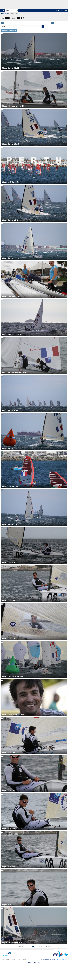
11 (41, 946)
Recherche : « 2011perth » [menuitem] (14, 13)
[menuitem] (3, 13)
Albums (60, 23)
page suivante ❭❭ (49, 946)
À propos (2, 959)
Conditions (14, 959)
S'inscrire (65, 10)
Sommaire (24, 959)
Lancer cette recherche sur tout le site (9, 30)
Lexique (19, 959)
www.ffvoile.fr (41, 965)
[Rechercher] (17, 10)
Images (65, 23)
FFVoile (58, 4)
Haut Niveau (7, 13)
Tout (52, 23)
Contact (7, 959)
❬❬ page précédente (19, 946)
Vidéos (56, 23)
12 (43, 946)
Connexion (58, 10)
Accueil (3, 13)
